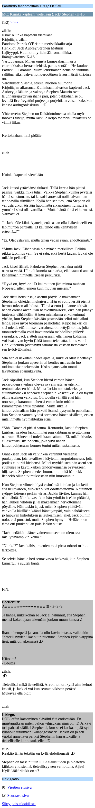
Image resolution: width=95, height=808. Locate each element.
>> (15, 22)
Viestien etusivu (19, 787)
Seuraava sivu (18, 795)
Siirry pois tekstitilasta (19, 804)
